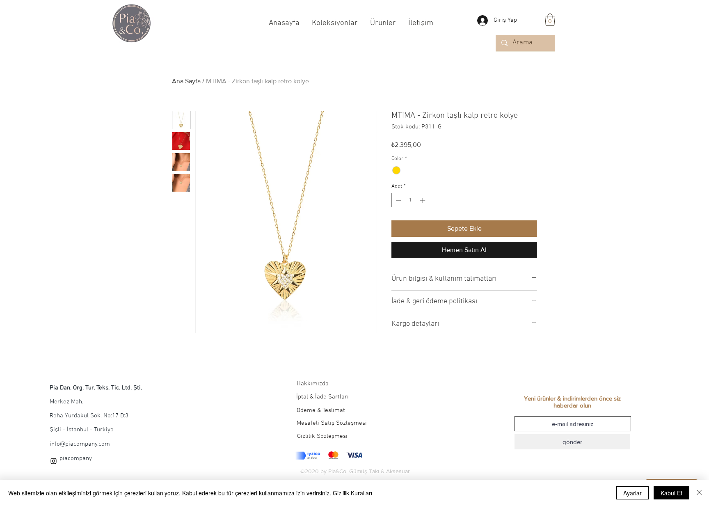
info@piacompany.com (80, 444)
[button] (550, 20)
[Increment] (423, 200)
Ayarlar (632, 493)
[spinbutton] (411, 200)
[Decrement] (398, 200)
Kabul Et (671, 493)
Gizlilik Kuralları (352, 493)
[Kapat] (699, 492)
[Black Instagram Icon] (53, 461)
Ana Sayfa (186, 81)
